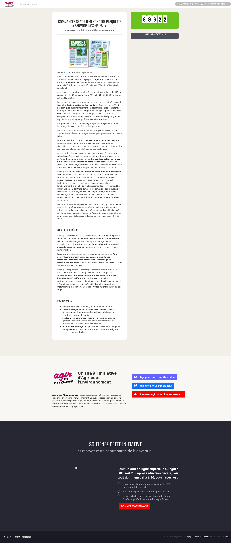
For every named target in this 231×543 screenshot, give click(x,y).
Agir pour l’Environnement (65, 395)
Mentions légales (23, 536)
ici (65, 72)
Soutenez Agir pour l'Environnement (160, 394)
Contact (7, 536)
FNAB (226, 537)
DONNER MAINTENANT (134, 506)
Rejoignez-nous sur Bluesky (155, 385)
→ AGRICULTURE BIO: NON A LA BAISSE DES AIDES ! (203, 4)
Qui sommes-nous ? (28, 4)
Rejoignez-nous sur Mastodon (157, 377)
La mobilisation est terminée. (155, 34)
